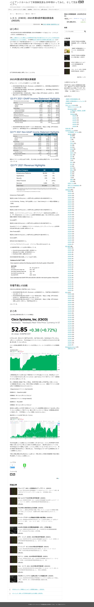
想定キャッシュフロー (74, 107)
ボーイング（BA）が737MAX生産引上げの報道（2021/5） (27, 593)
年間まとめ (71, 183)
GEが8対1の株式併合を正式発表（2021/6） (31, 507)
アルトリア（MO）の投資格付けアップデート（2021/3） (35, 488)
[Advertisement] (35, 60)
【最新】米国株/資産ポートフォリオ (75, 101)
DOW (71, 149)
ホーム (10, 9)
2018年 (70, 227)
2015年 (70, 221)
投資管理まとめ (55, 24)
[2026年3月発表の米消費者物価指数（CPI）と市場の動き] (13, 530)
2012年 (70, 214)
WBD (71, 179)
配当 (66, 292)
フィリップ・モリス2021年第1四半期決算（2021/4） (33, 546)
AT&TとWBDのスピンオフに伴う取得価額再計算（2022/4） (78, 64)
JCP (71, 156)
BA (71, 135)
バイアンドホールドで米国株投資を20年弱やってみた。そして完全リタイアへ (46, 3)
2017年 (70, 225)
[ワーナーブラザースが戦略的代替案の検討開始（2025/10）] (13, 520)
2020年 (70, 231)
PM (71, 175)
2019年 (70, 229)
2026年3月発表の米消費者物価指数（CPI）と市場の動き (35, 527)
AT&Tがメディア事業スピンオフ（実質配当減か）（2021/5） (28, 589)
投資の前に (68, 128)
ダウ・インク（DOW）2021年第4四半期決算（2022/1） (34, 537)
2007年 (70, 204)
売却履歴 (67, 103)
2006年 (70, 202)
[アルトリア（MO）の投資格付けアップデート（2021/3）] (13, 491)
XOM (71, 181)
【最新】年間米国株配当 (71, 99)
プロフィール (36, 9)
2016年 (70, 223)
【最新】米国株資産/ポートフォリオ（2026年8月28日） (78, 50)
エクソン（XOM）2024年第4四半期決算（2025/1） (33, 556)
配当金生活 (71, 109)
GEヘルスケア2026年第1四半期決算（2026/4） (32, 498)
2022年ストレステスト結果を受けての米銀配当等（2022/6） (36, 576)
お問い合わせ (44, 9)
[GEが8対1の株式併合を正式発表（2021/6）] (13, 510)
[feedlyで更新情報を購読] (80, 2)
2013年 (70, 216)
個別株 (48, 24)
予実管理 (72, 114)
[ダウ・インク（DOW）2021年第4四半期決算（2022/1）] (13, 540)
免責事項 (30, 9)
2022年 (74, 118)
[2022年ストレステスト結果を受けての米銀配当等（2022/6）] (13, 579)
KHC (71, 162)
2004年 (70, 197)
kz (58, 478)
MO (71, 172)
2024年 (74, 122)
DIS (71, 147)
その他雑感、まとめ (73, 132)
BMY (71, 137)
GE (71, 151)
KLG (71, 164)
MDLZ (71, 170)
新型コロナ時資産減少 (74, 185)
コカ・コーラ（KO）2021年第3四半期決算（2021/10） (34, 566)
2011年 (69, 212)
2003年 (70, 195)
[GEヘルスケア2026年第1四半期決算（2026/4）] (13, 501)
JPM (71, 158)
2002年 (70, 193)
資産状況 (67, 189)
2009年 (70, 208)
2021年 (74, 115)
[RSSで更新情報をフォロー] (82, 2)
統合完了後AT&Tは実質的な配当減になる (43, 39)
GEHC (72, 153)
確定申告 (70, 187)
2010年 (70, 210)
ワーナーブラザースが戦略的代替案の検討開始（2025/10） (35, 517)
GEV (71, 154)
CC (71, 141)
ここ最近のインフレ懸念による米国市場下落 (24, 37)
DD (71, 145)
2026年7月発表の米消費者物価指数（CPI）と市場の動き (78, 43)
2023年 (74, 120)
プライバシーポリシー (54, 9)
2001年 (70, 191)
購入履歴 (67, 246)
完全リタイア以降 (70, 105)
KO (71, 166)
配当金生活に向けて (70, 347)
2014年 (70, 218)
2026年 (74, 126)
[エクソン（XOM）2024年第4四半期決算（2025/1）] (13, 559)
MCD (71, 168)
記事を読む (20, 494)
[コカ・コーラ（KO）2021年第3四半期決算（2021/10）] (13, 569)
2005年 (70, 199)
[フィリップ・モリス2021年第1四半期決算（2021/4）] (13, 549)
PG (71, 173)
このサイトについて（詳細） (19, 9)
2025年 (74, 124)
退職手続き (71, 348)
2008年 (70, 206)
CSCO (44, 24)
